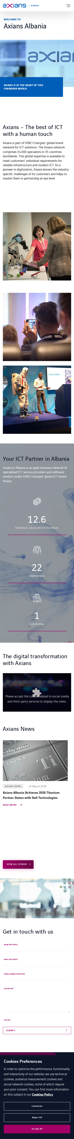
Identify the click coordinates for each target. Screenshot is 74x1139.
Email (11, 959)
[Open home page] (14, 6)
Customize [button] (37, 1106)
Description (8, 989)
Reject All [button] (37, 1117)
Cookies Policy (42, 1095)
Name (11, 945)
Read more (10, 805)
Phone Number (14, 974)
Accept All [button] (37, 1128)
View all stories (17, 864)
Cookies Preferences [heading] (23, 1061)
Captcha (7, 1020)
